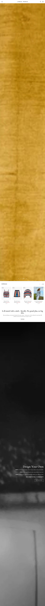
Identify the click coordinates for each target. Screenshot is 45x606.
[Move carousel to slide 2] (21, 603)
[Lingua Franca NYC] (22, 1)
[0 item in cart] (43, 2)
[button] (40, 2)
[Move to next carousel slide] (26, 603)
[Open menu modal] (2, 2)
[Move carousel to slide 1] (20, 603)
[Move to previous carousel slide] (18, 603)
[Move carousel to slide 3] (23, 603)
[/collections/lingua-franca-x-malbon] (22, 303)
